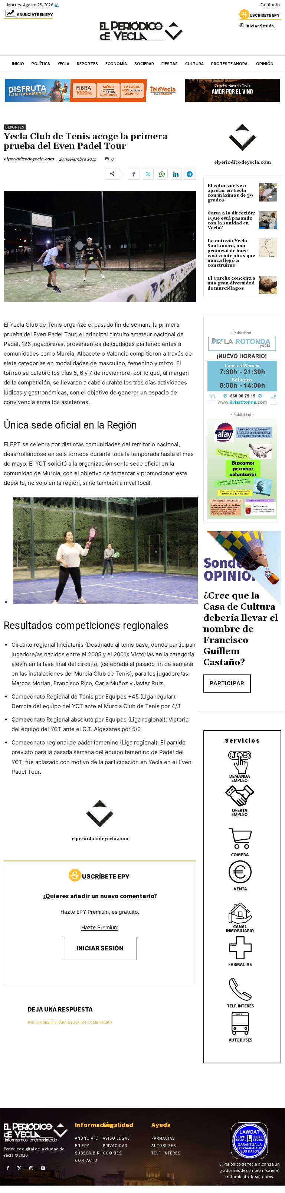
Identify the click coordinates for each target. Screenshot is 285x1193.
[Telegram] (190, 174)
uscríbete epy (264, 15)
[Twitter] (148, 174)
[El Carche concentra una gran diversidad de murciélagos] (268, 285)
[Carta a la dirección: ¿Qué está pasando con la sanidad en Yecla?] (268, 220)
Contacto (270, 4)
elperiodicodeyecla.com (29, 159)
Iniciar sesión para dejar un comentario (70, 1022)
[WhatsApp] (162, 174)
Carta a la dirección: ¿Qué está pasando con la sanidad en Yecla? (231, 220)
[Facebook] (134, 174)
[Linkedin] (176, 174)
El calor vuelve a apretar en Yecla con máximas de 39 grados (230, 193)
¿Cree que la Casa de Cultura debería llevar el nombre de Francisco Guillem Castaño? (240, 629)
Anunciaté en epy (35, 14)
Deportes (14, 127)
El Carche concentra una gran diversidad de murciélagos (231, 283)
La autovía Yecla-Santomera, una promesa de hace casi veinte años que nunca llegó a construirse (231, 253)
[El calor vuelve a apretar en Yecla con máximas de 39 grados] (268, 192)
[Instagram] (31, 1168)
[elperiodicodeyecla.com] (100, 814)
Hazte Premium (99, 927)
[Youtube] (43, 1168)
